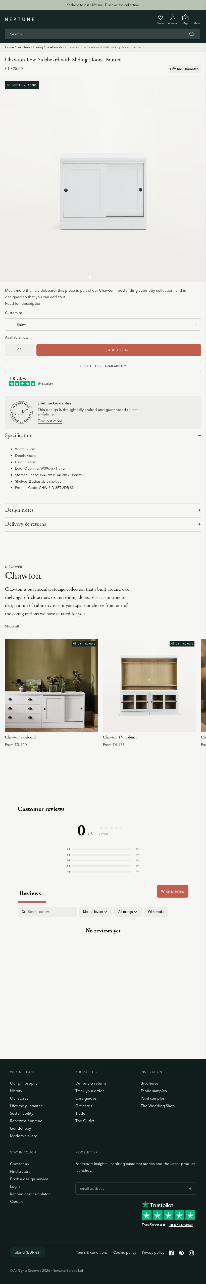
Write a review (172, 891)
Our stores (19, 1098)
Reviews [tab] (32, 893)
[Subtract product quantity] (28, 350)
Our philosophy (23, 1083)
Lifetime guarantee (26, 1105)
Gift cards (83, 1105)
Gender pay (20, 1128)
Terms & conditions (91, 1252)
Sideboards (54, 47)
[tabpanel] (103, 946)
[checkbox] (156, 912)
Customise (13, 312)
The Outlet (84, 1120)
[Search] (191, 34)
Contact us (19, 1163)
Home (9, 47)
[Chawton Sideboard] (51, 685)
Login (15, 1186)
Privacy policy (153, 1252)
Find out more (50, 421)
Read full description (23, 303)
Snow (21, 324)
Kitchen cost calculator (30, 1194)
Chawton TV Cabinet (120, 737)
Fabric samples (154, 1090)
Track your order (89, 1090)
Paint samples (153, 1098)
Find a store (20, 1171)
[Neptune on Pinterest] (181, 1254)
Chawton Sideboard (20, 737)
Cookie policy (124, 1252)
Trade (80, 1113)
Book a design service (29, 1178)
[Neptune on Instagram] (191, 1254)
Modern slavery (23, 1135)
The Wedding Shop (158, 1105)
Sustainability (21, 1113)
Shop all (12, 626)
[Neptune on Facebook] (171, 1254)
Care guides (86, 1098)
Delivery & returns (25, 524)
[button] (103, 849)
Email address (90, 1183)
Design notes (19, 510)
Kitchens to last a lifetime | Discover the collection (103, 5)
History (16, 1090)
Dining (38, 47)
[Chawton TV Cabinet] (149, 685)
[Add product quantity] (10, 350)
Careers (17, 1201)
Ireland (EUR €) (26, 1252)
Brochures (150, 1083)
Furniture (23, 47)
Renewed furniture (26, 1120)
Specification (19, 435)
